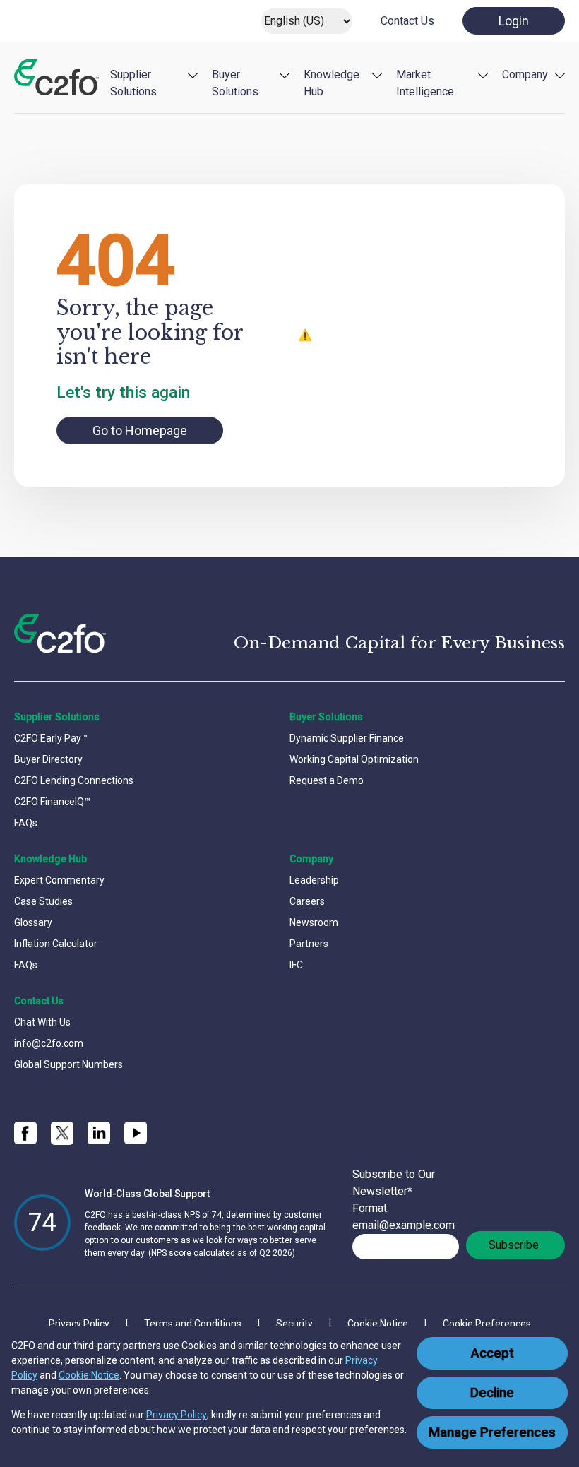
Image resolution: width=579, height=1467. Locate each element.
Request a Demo (327, 780)
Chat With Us (42, 1022)
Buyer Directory (48, 759)
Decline (492, 1393)
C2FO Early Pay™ (51, 738)
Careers (307, 901)
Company (525, 74)
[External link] (62, 1133)
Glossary (33, 922)
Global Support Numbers (68, 1064)
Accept (492, 1353)
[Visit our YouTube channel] (135, 1133)
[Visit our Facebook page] (25, 1133)
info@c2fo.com (48, 1043)
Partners (309, 943)
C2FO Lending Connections (73, 780)
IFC (296, 964)
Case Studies (43, 901)
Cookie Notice (89, 1375)
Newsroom (314, 922)
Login (514, 20)
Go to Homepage (139, 430)
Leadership (314, 880)
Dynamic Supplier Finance (347, 738)
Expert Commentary (59, 880)
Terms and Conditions (192, 1323)
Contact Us (407, 21)
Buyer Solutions (235, 83)
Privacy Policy (176, 1414)
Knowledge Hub (331, 83)
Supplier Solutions (133, 83)
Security (294, 1323)
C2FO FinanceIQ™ (52, 801)
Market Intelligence (425, 83)
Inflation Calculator (55, 943)
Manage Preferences (492, 1432)
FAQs (25, 822)
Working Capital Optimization (354, 759)
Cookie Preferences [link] (487, 1323)
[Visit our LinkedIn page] (99, 1133)
